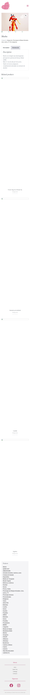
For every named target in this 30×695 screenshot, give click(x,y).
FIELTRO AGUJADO (8, 651)
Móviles (5, 633)
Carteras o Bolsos (7, 645)
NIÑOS (5, 614)
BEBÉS (5, 624)
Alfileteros (5, 639)
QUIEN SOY (6, 569)
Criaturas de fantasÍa (8, 575)
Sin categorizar (13, 42)
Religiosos (5, 599)
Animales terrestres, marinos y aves (12, 573)
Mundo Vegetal (7, 581)
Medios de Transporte (8, 579)
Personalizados (7, 597)
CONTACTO (6, 653)
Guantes (5, 611)
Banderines (6, 643)
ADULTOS (5, 603)
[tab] (6, 47)
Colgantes (5, 626)
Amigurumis (9, 40)
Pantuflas (5, 613)
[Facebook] (11, 685)
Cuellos (5, 607)
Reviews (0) (15, 47)
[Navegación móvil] (28, 6)
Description (6, 47)
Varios (4, 601)
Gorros (4, 609)
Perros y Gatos (7, 589)
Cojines (5, 646)
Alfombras (5, 641)
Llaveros (5, 648)
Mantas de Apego (7, 629)
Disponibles (6, 577)
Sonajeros (5, 635)
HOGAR (5, 636)
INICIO (4, 567)
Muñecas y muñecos (8, 583)
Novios (5, 587)
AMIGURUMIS (6, 571)
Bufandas (5, 604)
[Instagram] (19, 685)
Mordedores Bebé (7, 631)
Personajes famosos (8, 594)
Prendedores (6, 623)
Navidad (5, 584)
